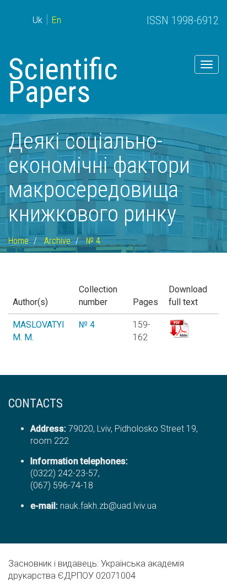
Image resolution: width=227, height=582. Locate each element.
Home (18, 241)
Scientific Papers (63, 80)
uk (37, 20)
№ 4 (93, 241)
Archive (57, 241)
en (56, 20)
